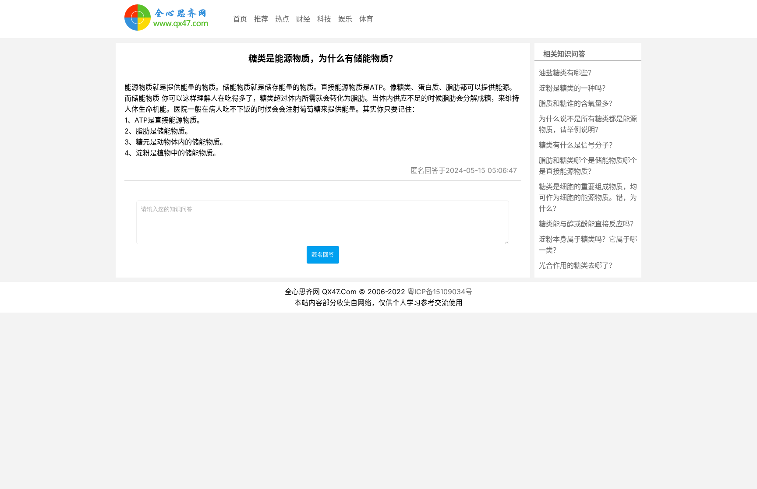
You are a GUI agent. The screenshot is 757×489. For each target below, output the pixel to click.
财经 (303, 18)
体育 (366, 18)
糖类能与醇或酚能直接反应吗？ (588, 223)
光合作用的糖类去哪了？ (577, 265)
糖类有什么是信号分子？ (577, 145)
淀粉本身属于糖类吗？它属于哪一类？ (588, 244)
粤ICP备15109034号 (439, 291)
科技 (324, 18)
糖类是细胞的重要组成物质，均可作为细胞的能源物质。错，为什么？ (588, 197)
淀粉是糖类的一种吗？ (574, 88)
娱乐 (345, 18)
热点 (282, 18)
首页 (240, 18)
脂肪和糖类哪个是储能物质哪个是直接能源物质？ (588, 166)
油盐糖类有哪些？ (567, 72)
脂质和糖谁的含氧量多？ (577, 103)
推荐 (261, 18)
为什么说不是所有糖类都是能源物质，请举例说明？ (588, 124)
